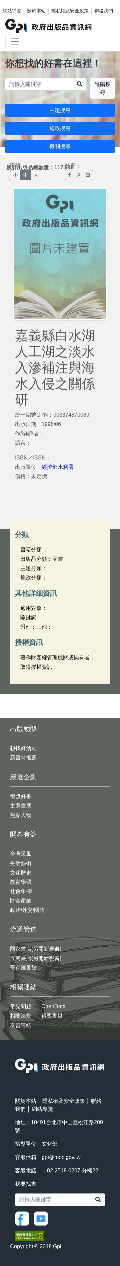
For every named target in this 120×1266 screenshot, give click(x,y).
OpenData (53, 1006)
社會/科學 (21, 891)
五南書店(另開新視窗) (35, 958)
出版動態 (23, 728)
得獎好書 (20, 796)
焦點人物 (20, 815)
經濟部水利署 (58, 467)
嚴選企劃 (23, 776)
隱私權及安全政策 (70, 10)
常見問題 (20, 1006)
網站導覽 (12, 10)
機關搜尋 (60, 146)
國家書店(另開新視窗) (35, 949)
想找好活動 (23, 748)
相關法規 (20, 1016)
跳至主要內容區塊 (18, 3)
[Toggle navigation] (14, 41)
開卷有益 (23, 834)
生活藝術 (20, 863)
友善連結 (20, 1025)
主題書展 (20, 806)
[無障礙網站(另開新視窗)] (29, 1236)
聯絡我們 (103, 10)
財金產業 (20, 901)
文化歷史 (20, 872)
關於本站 (36, 10)
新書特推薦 (23, 757)
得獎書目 (52, 1016)
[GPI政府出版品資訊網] (48, 26)
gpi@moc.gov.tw (61, 1157)
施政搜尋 (60, 128)
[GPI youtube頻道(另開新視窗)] (42, 1218)
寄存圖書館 (23, 967)
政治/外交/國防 (27, 910)
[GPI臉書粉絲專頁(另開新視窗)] (23, 1218)
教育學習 (20, 882)
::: (17, 1054)
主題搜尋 (60, 110)
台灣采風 (20, 854)
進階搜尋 (103, 88)
